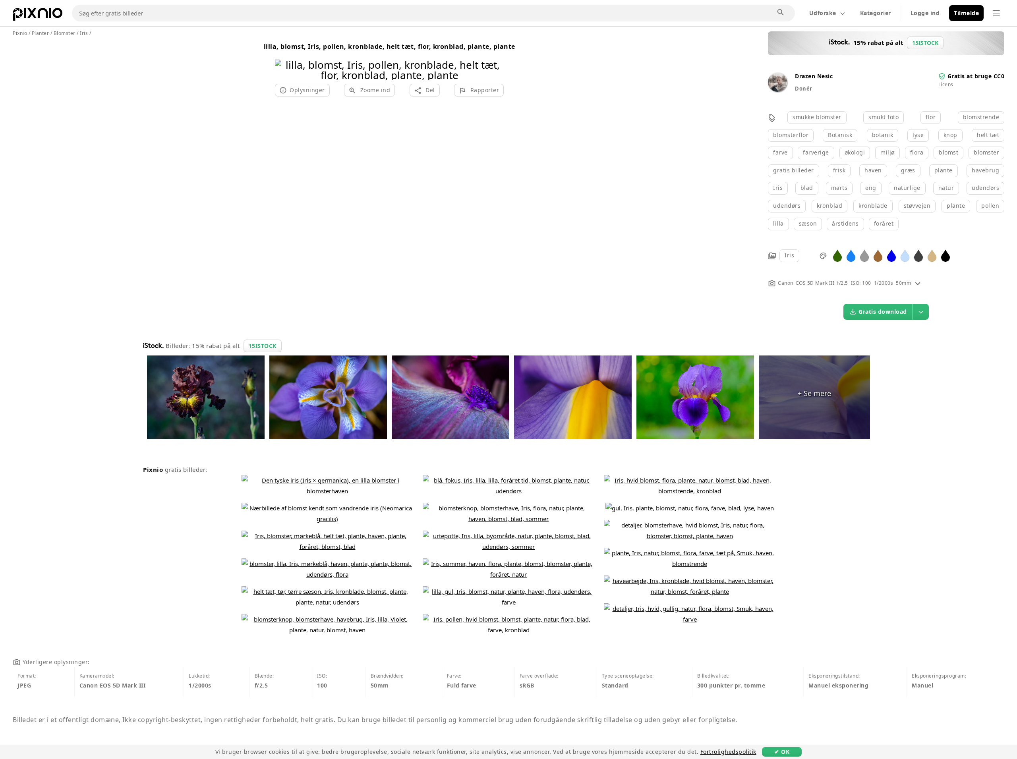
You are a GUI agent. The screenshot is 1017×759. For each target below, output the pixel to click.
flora (917, 152)
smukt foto (883, 117)
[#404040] (918, 255)
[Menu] (996, 13)
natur (946, 187)
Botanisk (840, 135)
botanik (882, 135)
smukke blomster (817, 117)
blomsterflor (790, 135)
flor (931, 117)
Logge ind (925, 13)
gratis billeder (793, 170)
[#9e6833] (878, 255)
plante (943, 170)
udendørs (985, 187)
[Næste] (495, 59)
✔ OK (781, 751)
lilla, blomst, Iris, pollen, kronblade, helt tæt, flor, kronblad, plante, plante (389, 46)
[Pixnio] (37, 16)
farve (780, 152)
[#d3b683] (932, 255)
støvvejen (917, 205)
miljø (887, 152)
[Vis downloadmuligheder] (921, 312)
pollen (990, 205)
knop (950, 135)
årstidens (845, 223)
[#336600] (837, 255)
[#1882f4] (851, 255)
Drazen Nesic (814, 76)
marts (839, 187)
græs (908, 170)
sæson (808, 223)
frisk (839, 170)
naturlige (907, 187)
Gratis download (882, 311)
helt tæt (988, 135)
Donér (803, 88)
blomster (986, 152)
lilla (778, 223)
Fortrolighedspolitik (728, 751)
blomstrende (981, 117)
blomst (948, 152)
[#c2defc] (905, 255)
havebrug (985, 170)
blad (806, 187)
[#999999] (864, 255)
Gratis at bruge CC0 (976, 76)
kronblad (829, 205)
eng (870, 187)
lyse (918, 135)
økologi (855, 152)
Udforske (822, 13)
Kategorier (875, 13)
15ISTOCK (262, 346)
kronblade (872, 205)
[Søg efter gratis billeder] (781, 12)
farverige (816, 152)
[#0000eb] (891, 255)
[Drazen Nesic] (777, 89)
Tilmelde (966, 13)
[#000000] (945, 255)
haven (873, 170)
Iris (778, 187)
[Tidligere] (284, 59)
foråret (884, 223)
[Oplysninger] (918, 283)
